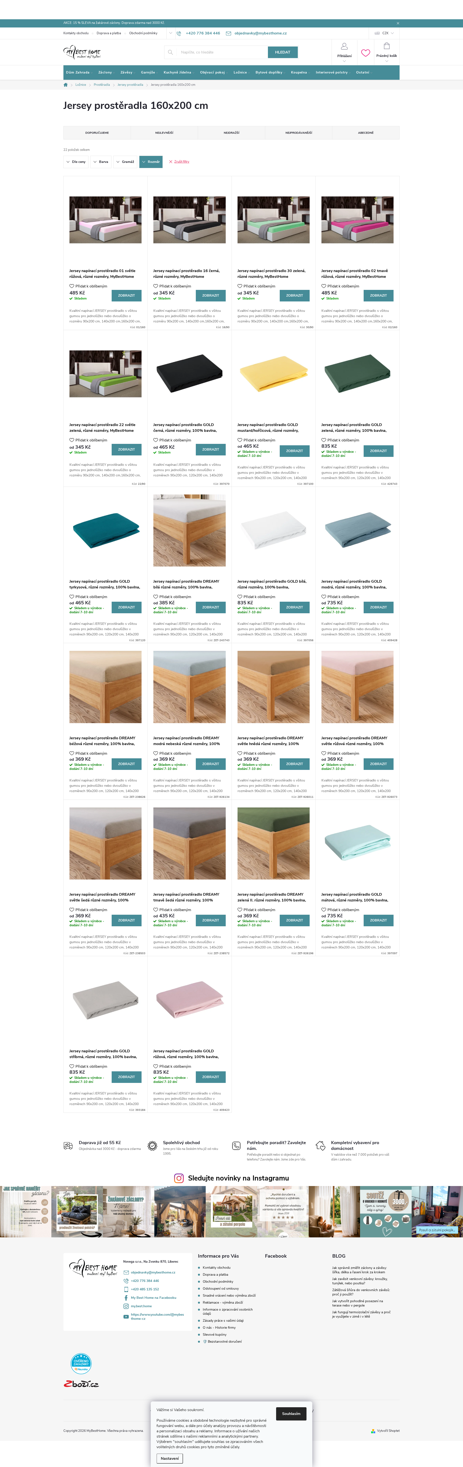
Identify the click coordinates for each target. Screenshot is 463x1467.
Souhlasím (291, 1413)
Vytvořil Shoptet (388, 1431)
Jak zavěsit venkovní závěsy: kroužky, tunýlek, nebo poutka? (360, 1281)
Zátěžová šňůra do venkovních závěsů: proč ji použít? (361, 1292)
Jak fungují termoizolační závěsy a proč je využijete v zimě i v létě (361, 1314)
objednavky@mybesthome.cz (153, 1272)
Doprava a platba (109, 33)
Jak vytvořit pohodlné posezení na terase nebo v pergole (357, 1303)
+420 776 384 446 (145, 1281)
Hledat (282, 52)
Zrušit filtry (181, 162)
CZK (385, 33)
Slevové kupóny (214, 1334)
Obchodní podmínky (143, 33)
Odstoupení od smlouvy (221, 1288)
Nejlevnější (164, 133)
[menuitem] (79, 72)
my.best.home (141, 1306)
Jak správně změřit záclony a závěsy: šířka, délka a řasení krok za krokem (359, 1270)
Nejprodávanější (299, 133)
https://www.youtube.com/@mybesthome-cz (157, 1316)
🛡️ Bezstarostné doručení (222, 1341)
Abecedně (366, 133)
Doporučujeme (97, 133)
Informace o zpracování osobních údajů (228, 1311)
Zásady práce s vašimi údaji (223, 1320)
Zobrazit (126, 295)
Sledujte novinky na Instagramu (238, 1178)
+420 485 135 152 (145, 1289)
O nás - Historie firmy (219, 1327)
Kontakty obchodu (76, 33)
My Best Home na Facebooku (153, 1297)
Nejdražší (231, 133)
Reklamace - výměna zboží (223, 1302)
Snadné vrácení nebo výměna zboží (229, 1295)
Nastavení (170, 1458)
